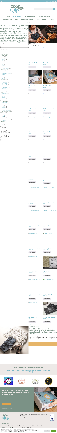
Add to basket (32, 67)
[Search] (54, 9)
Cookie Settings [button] (47, 430)
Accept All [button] (53, 430)
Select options (32, 90)
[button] (17, 16)
